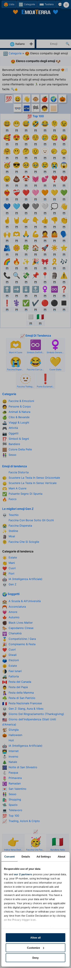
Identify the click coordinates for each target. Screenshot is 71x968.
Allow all (35, 937)
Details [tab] (26, 856)
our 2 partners (23, 874)
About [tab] (61, 856)
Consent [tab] (9, 856)
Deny (35, 957)
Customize (33, 947)
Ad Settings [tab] (44, 856)
